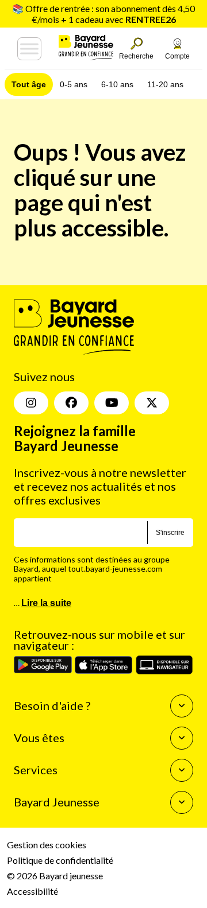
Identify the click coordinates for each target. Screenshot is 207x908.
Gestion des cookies (46, 844)
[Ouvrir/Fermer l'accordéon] (181, 705)
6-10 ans (117, 84)
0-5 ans (73, 84)
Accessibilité (32, 891)
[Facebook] (71, 402)
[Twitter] (152, 402)
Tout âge (29, 84)
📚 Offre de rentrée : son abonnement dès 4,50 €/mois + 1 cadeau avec (103, 14)
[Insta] (31, 402)
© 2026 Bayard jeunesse (55, 875)
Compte (177, 56)
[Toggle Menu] (29, 48)
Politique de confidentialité (60, 860)
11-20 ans (165, 84)
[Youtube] (111, 402)
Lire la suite (46, 603)
